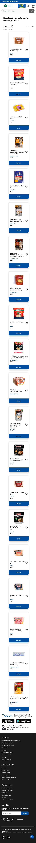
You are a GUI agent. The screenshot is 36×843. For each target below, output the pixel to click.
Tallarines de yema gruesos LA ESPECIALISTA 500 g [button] (17, 698)
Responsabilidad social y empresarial (11, 740)
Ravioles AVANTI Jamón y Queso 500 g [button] (17, 83)
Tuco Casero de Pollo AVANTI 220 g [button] (16, 49)
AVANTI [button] (12, 53)
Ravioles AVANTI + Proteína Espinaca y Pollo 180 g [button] (17, 528)
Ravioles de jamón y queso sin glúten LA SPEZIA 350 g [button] (15, 425)
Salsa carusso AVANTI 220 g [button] (17, 562)
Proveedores (5, 747)
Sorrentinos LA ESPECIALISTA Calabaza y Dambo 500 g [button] (17, 152)
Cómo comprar (5, 770)
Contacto (4, 757)
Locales (4, 767)
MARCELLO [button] (13, 190)
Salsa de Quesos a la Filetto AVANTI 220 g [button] (16, 629)
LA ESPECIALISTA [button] (14, 156)
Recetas (4, 797)
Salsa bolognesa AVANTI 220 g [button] (17, 493)
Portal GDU (4, 750)
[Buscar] (32, 11)
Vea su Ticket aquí (6, 754)
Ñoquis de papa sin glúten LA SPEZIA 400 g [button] (17, 220)
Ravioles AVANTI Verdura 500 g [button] (17, 323)
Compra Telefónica (6, 774)
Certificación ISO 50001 (8, 745)
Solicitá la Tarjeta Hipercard (9, 777)
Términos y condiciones (8, 787)
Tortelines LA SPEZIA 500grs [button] (16, 117)
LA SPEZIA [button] (12, 121)
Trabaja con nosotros (7, 752)
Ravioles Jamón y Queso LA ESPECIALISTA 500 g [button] (17, 356)
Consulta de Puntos (7, 779)
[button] (2, 6)
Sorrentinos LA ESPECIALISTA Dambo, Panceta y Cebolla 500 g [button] (17, 254)
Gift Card (4, 792)
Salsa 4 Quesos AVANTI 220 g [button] (16, 596)
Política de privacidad (7, 799)
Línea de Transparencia (7, 742)
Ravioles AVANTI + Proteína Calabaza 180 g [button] (17, 459)
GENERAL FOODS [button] (14, 667)
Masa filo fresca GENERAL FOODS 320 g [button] (17, 663)
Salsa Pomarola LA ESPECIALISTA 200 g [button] (16, 390)
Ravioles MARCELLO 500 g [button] (17, 186)
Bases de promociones (7, 790)
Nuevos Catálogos (6, 795)
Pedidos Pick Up (6, 772)
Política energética (6, 759)
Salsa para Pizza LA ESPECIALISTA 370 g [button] (16, 289)
